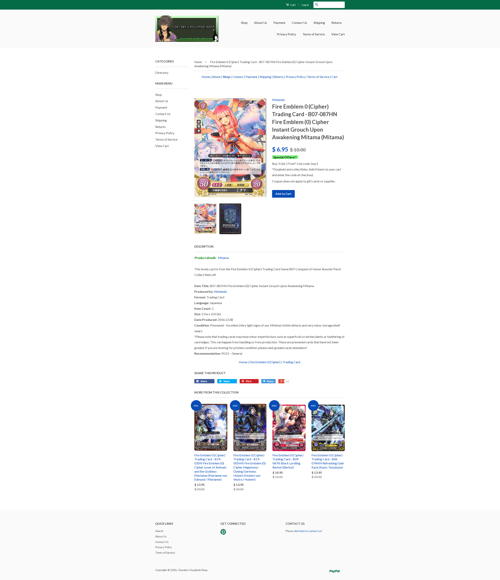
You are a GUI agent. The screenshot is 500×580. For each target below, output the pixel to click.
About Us (260, 22)
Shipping (319, 22)
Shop (244, 22)
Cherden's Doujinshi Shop (192, 570)
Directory (161, 72)
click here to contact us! (308, 531)
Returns (336, 22)
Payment (279, 22)
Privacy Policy (286, 34)
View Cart (338, 34)
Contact (237, 77)
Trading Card (291, 362)
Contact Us (299, 22)
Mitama (223, 258)
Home (198, 62)
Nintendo (278, 100)
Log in (305, 4)
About (216, 77)
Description (203, 246)
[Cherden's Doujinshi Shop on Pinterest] (223, 533)
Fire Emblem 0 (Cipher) (264, 362)
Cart (293, 4)
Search (159, 531)
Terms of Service (314, 34)
